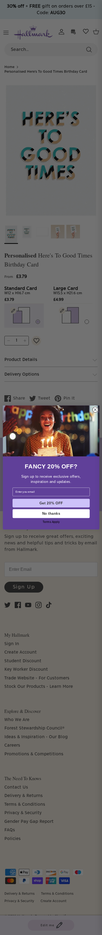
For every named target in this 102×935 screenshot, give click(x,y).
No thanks (51, 514)
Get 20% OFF (51, 503)
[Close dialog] (95, 409)
